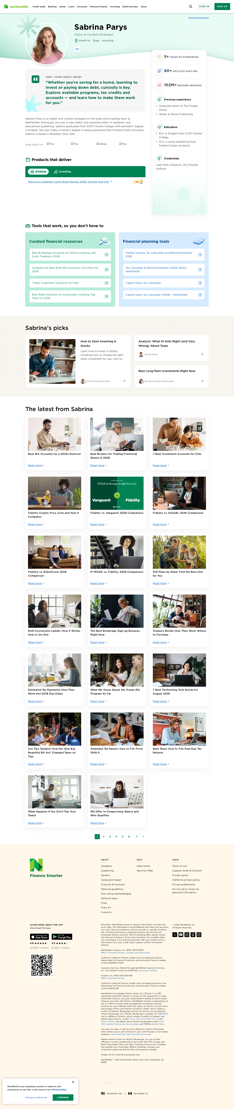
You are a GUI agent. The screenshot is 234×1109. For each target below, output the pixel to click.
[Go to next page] (143, 836)
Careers (105, 875)
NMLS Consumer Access (112, 952)
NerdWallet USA (114, 1093)
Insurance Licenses (148, 970)
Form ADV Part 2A (150, 1019)
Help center (143, 866)
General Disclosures (115, 1024)
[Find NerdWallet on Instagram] (186, 934)
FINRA (160, 1014)
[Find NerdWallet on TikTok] (199, 934)
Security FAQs (145, 870)
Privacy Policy (107, 1021)
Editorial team (109, 898)
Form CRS (135, 1019)
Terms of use (179, 866)
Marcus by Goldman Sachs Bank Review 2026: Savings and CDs (68, 181)
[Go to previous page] (90, 836)
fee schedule (132, 1024)
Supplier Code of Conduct (187, 870)
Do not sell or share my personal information (185, 891)
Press (104, 903)
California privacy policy (186, 880)
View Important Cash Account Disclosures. (131, 1034)
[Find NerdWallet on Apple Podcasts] (193, 934)
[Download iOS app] (39, 937)
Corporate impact (111, 880)
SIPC (166, 1014)
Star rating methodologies (116, 893)
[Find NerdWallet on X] (174, 934)
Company (106, 866)
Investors (106, 912)
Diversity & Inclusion (113, 884)
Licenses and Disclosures (138, 952)
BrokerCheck (158, 1024)
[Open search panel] (190, 6)
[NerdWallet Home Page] (16, 6)
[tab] (38, 172)
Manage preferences (36, 1097)
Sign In (204, 6)
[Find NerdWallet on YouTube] (180, 934)
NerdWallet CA (141, 1093)
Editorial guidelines (112, 889)
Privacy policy (180, 875)
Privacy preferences (183, 884)
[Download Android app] (62, 937)
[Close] (73, 1082)
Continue (63, 1097)
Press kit (106, 907)
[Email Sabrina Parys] (77, 49)
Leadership (107, 870)
